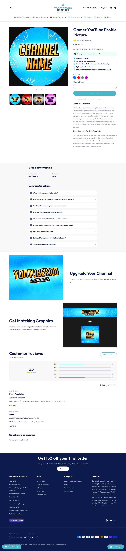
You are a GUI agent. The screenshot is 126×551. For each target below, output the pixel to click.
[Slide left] (37, 89)
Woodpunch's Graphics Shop (20, 544)
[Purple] (86, 77)
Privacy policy (50, 544)
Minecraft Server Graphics (17, 493)
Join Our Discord (69, 491)
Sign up (63, 469)
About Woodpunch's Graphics (73, 481)
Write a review (108, 355)
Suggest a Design (42, 494)
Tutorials (39, 488)
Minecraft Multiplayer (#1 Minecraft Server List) (19, 489)
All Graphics (12, 481)
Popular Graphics (14, 484)
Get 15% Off (40, 491)
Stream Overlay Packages (17, 504)
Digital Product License (95, 99)
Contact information (61, 544)
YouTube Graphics (14, 500)
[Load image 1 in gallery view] (15, 99)
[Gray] (82, 77)
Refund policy (32, 544)
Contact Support (69, 488)
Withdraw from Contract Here (18, 510)
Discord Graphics (14, 497)
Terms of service (41, 544)
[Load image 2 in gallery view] (26, 99)
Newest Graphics (14, 507)
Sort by (102, 385)
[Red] (78, 77)
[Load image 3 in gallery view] (38, 99)
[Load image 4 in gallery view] (50, 99)
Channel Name (79, 82)
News (66, 484)
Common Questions (43, 484)
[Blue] (74, 77)
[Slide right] (41, 89)
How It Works (41, 481)
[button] (11, 8)
